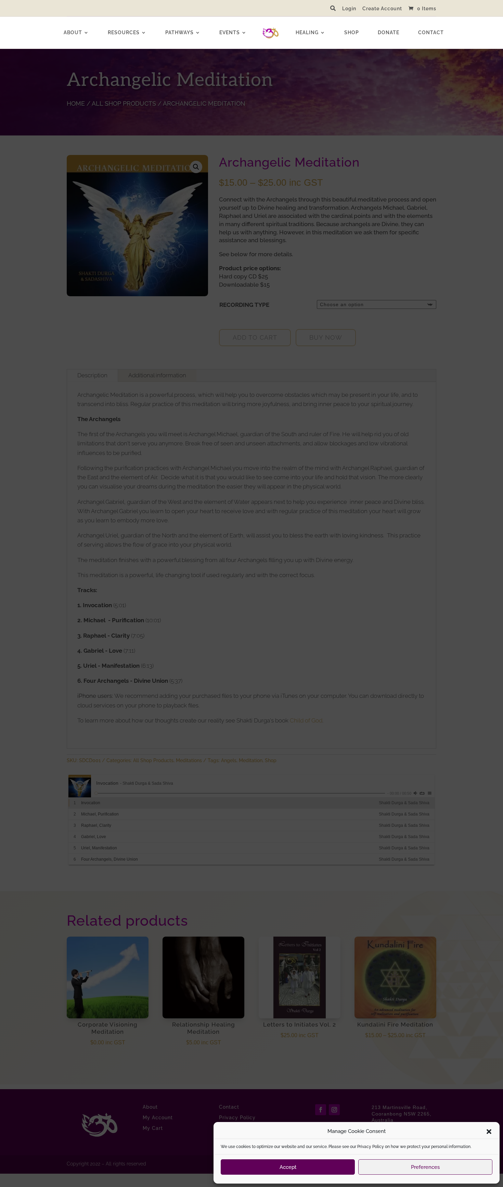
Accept (288, 1167)
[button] (489, 1131)
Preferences (425, 1167)
